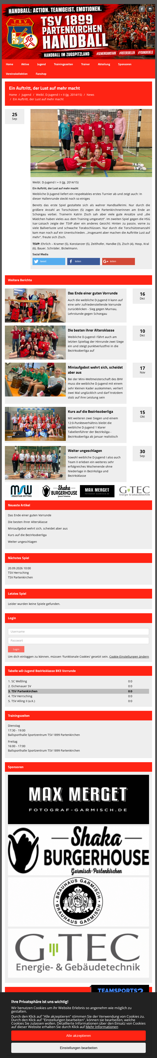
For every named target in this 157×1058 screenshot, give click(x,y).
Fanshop (41, 74)
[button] (49, 261)
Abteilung (104, 64)
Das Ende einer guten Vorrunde (93, 293)
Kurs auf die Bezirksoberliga (90, 411)
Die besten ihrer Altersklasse (91, 330)
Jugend (41, 64)
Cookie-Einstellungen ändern (129, 656)
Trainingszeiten (63, 64)
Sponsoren (124, 64)
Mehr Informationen (102, 1026)
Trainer (85, 64)
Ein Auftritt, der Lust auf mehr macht (38, 99)
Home (9, 64)
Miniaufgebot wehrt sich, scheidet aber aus (95, 369)
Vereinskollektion (17, 74)
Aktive (25, 64)
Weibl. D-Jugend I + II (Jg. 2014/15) (59, 95)
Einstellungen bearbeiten (78, 1048)
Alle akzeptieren (78, 1036)
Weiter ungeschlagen (85, 450)
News (90, 95)
